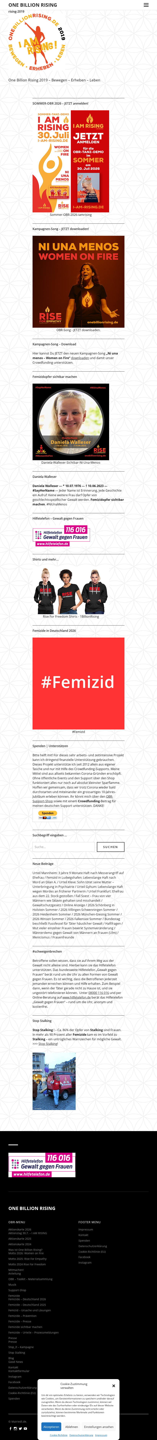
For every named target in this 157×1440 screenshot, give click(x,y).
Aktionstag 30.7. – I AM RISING (27, 1233)
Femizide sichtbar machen (25, 1327)
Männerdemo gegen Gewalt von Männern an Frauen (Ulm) (75, 933)
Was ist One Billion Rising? (25, 1250)
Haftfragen (113, 923)
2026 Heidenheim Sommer (52, 914)
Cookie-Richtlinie (59, 1435)
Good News (15, 1362)
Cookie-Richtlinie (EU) (22, 1393)
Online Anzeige (74, 905)
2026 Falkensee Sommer (84, 919)
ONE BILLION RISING (32, 5)
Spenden (14, 1398)
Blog (11, 1358)
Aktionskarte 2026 (19, 1229)
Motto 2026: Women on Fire (26, 1253)
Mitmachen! (16, 1270)
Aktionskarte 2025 (19, 1238)
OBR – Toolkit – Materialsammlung (30, 1279)
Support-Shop (17, 1290)
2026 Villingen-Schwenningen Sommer (88, 910)
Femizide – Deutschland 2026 (27, 1299)
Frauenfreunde (63, 937)
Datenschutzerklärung (81, 1435)
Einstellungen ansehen (99, 1427)
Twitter (21, 1428)
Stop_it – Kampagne (21, 1347)
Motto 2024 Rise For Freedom (27, 1264)
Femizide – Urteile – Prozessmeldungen (33, 1332)
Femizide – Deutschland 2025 (27, 1305)
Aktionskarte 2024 (19, 1244)
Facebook (14, 1382)
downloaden (80, 358)
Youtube (26, 1428)
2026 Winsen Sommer (48, 919)
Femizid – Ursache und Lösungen (29, 1310)
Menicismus (41, 937)
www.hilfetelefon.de (76, 997)
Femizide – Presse (19, 1321)
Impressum (101, 1435)
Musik (12, 1284)
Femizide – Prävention (22, 1316)
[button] (114, 1386)
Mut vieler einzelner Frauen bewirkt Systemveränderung (73, 928)
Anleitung (14, 1273)
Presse (12, 1338)
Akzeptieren (51, 1427)
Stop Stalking (47, 1044)
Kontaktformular (18, 1371)
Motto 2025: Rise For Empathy (27, 1259)
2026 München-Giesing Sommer (97, 914)
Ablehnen (71, 1427)
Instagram (14, 1376)
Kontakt (13, 1367)
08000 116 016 (98, 993)
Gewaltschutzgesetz (47, 905)
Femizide (14, 1296)
